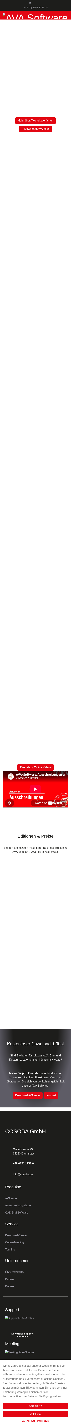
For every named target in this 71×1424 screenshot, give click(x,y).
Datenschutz (28, 1420)
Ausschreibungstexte (18, 1205)
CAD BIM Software (16, 1212)
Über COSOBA (14, 1272)
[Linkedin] (41, 3)
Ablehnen (35, 1414)
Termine (10, 1249)
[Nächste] (65, 414)
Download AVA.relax (36, 128)
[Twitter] (30, 3)
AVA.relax (11, 1198)
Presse (9, 1286)
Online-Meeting (14, 1242)
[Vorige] (6, 414)
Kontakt (51, 1095)
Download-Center (16, 1235)
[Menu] (66, 28)
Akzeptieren (35, 1405)
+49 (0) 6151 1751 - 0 (36, 7)
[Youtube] (36, 3)
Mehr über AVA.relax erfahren (35, 120)
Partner (9, 1279)
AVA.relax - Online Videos (35, 767)
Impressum (43, 1420)
